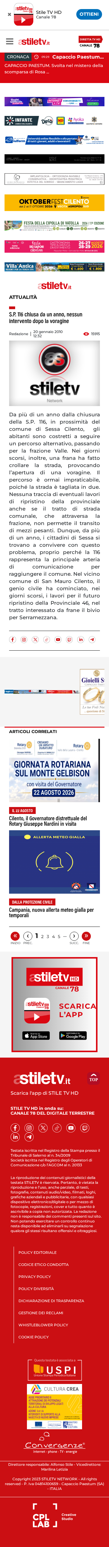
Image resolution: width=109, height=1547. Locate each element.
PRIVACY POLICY (34, 1276)
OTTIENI (89, 14)
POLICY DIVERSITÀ (36, 1288)
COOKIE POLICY (33, 1337)
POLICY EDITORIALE (37, 1252)
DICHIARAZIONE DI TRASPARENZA (51, 1301)
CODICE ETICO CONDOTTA (43, 1264)
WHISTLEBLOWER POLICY (43, 1325)
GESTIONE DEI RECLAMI (40, 1313)
